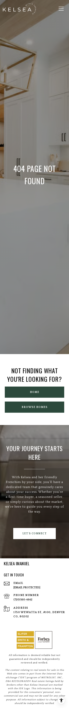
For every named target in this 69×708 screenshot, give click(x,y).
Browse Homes (34, 407)
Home (34, 392)
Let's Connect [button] (34, 533)
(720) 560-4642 (22, 599)
